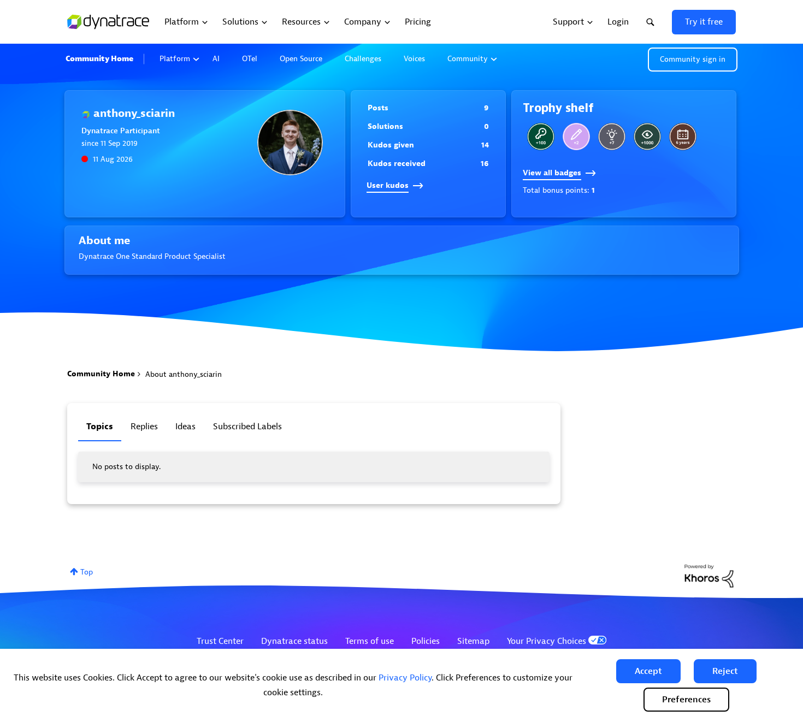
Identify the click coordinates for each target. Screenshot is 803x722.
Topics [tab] (99, 426)
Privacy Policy (405, 677)
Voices (414, 58)
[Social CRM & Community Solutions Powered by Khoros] (709, 575)
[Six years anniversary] (682, 136)
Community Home (99, 58)
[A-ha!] (611, 136)
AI (216, 58)
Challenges (363, 58)
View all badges (552, 172)
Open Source (301, 58)
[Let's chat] (576, 136)
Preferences (686, 699)
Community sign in (692, 59)
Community (467, 58)
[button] (648, 671)
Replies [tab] (144, 426)
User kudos (388, 185)
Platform (175, 58)
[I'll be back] (540, 136)
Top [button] (86, 572)
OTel (249, 58)
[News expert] (647, 136)
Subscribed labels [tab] (247, 426)
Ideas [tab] (185, 426)
